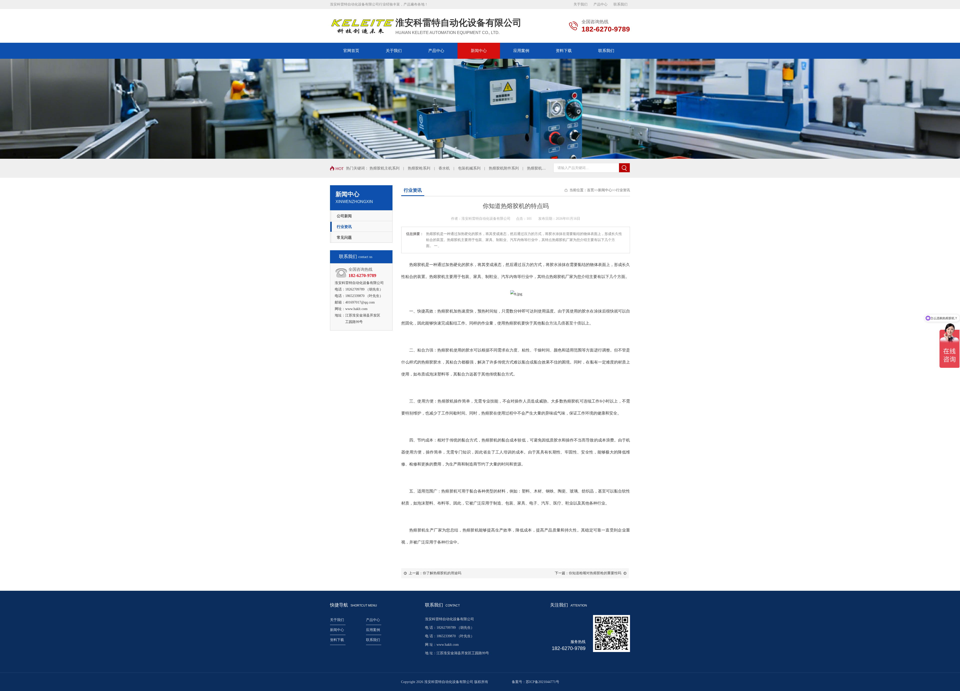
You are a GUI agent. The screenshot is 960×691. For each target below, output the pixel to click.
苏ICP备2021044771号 (542, 682)
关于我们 (581, 4)
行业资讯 (344, 227)
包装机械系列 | (473, 168)
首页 (590, 190)
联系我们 (621, 4)
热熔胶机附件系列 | (508, 168)
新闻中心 (479, 50)
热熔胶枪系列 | (423, 168)
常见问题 (344, 238)
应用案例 (521, 50)
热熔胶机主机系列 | (389, 168)
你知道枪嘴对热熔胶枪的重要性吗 (595, 573)
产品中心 (601, 4)
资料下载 (564, 50)
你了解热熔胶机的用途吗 (442, 573)
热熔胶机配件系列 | (546, 168)
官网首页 (351, 50)
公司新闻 (344, 216)
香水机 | (448, 168)
